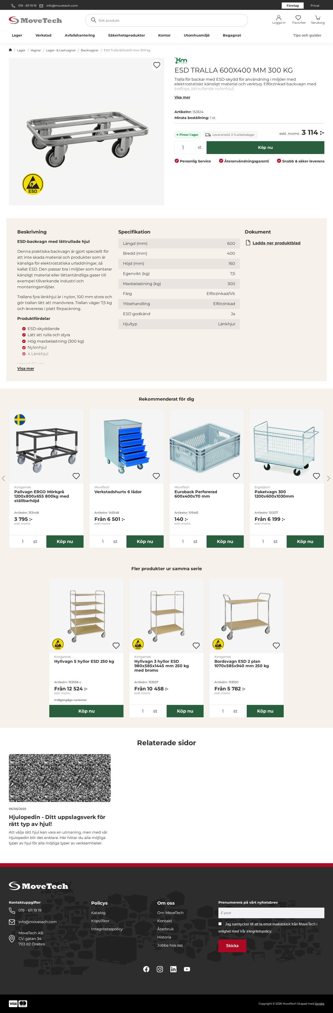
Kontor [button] (164, 35)
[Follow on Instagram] (160, 969)
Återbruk (165, 929)
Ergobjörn (262, 487)
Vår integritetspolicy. (256, 931)
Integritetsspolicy (107, 929)
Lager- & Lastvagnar (61, 50)
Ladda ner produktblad (276, 243)
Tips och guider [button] (307, 35)
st (200, 147)
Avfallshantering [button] (80, 35)
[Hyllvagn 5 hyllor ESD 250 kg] (86, 616)
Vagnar (36, 50)
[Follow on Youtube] (187, 969)
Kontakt (164, 920)
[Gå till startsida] (10, 50)
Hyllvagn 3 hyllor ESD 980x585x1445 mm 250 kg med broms (161, 666)
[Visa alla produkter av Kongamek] (181, 61)
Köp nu (265, 147)
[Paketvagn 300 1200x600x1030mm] (287, 446)
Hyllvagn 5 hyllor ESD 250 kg (84, 661)
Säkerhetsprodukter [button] (126, 35)
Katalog (98, 912)
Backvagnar (90, 50)
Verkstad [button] (43, 35)
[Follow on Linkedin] (173, 969)
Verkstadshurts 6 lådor (118, 492)
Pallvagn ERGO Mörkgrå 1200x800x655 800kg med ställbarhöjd (41, 496)
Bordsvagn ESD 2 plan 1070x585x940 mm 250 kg (241, 663)
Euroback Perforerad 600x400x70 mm (196, 494)
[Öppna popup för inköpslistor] (157, 65)
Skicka (232, 946)
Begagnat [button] (232, 35)
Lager (21, 50)
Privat (315, 5)
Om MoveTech (170, 912)
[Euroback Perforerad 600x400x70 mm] (207, 446)
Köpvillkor (100, 920)
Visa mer (182, 97)
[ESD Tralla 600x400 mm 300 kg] (86, 131)
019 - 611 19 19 (27, 5)
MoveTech (101, 487)
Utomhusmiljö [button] (197, 35)
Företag (293, 5)
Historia (164, 937)
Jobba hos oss (170, 945)
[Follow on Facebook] (146, 969)
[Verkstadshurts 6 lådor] (126, 446)
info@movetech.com (62, 5)
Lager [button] (17, 35)
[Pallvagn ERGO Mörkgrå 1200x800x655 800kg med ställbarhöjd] (46, 446)
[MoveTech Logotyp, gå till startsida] (35, 20)
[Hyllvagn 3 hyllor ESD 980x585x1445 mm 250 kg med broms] (166, 616)
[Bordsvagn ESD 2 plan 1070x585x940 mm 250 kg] (247, 616)
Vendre (319, 1003)
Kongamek (22, 487)
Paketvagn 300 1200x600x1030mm (274, 494)
